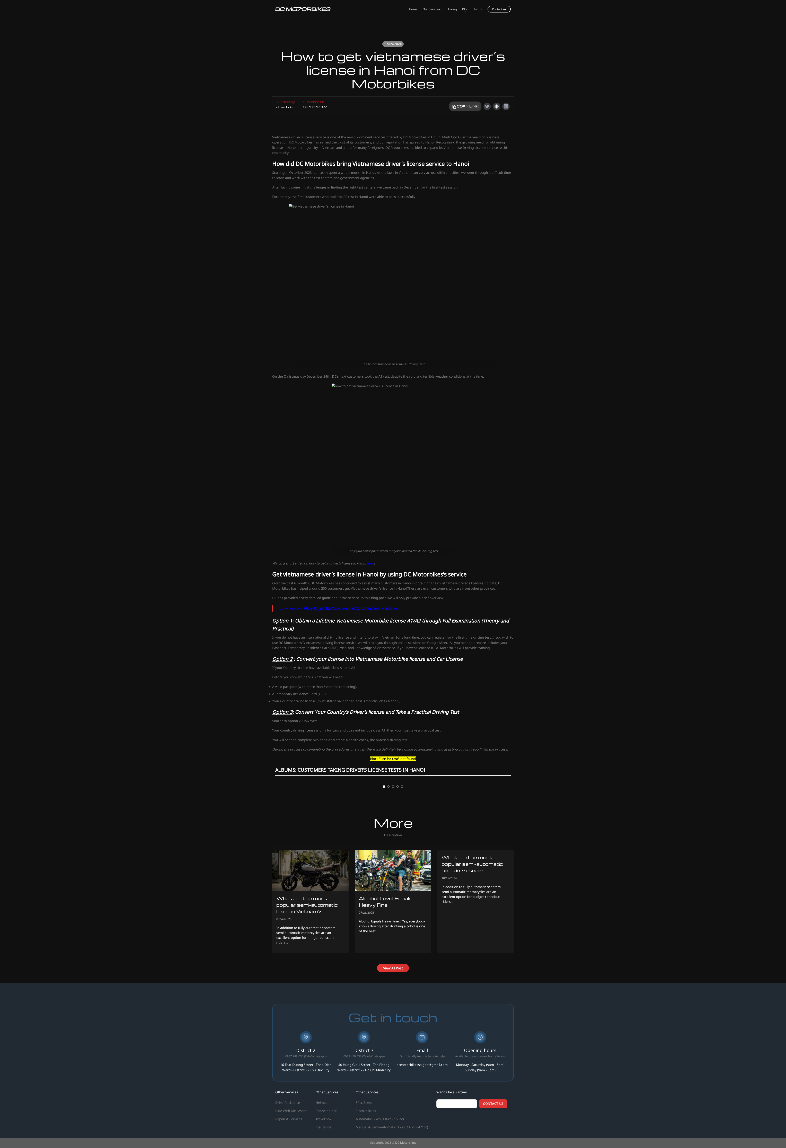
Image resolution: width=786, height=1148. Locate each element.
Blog (465, 9)
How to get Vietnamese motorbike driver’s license (351, 608)
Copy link (467, 106)
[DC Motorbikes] (303, 9)
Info (477, 9)
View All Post (393, 1045)
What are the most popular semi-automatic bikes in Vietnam (472, 940)
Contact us (499, 9)
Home (413, 9)
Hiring (452, 9)
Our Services (431, 9)
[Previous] (282, 825)
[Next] (503, 825)
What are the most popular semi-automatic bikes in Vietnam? (307, 981)
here (370, 563)
